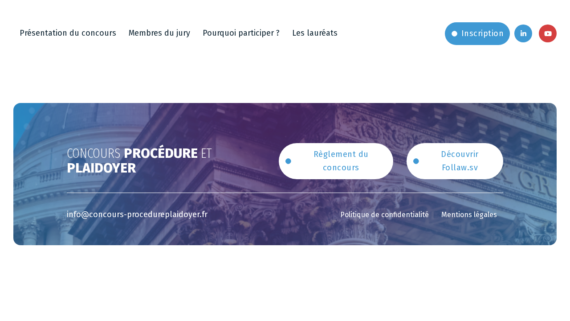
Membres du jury (159, 33)
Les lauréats (315, 33)
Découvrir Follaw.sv (460, 161)
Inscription (482, 33)
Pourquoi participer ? (241, 33)
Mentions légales (469, 214)
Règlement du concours (341, 161)
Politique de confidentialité (384, 214)
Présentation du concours (68, 33)
